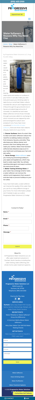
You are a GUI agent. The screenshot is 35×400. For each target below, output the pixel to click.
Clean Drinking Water (17, 377)
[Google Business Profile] (19, 298)
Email (6, 218)
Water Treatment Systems (17, 385)
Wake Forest (12, 309)
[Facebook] (15, 298)
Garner (10, 307)
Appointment (16, 14)
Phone (6, 225)
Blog (10, 57)
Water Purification (17, 381)
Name (6, 212)
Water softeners (21, 155)
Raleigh (25, 307)
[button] (29, 19)
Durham (7, 305)
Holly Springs (18, 307)
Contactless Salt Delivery (23, 393)
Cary (15, 305)
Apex (12, 305)
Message (7, 232)
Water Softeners (17, 373)
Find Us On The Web (17, 296)
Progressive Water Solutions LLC (16, 54)
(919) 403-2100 (21, 291)
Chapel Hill (21, 305)
